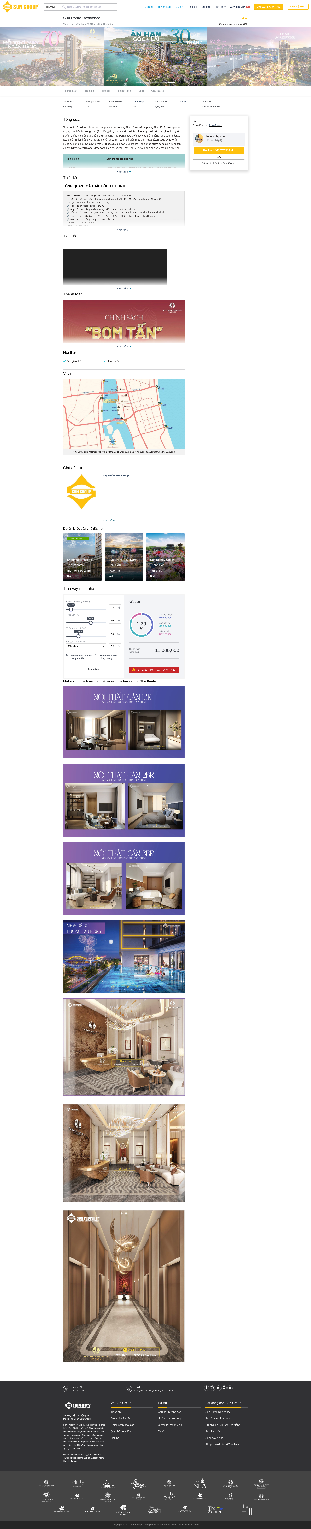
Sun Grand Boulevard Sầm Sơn (81, 562)
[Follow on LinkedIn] (224, 1388)
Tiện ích (219, 7)
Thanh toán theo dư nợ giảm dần (81, 657)
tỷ (119, 607)
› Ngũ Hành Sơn (105, 24)
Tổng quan (71, 91)
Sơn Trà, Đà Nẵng (159, 570)
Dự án (179, 7)
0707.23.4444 (78, 1390)
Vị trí (141, 91)
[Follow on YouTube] (230, 1388)
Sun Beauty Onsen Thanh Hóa (121, 562)
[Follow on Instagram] (212, 1388)
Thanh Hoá (73, 570)
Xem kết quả (94, 669)
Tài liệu (205, 7)
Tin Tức (192, 7)
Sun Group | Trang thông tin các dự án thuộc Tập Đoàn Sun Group (165, 1524)
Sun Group (138, 101)
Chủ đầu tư (157, 91)
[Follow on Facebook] (206, 1388)
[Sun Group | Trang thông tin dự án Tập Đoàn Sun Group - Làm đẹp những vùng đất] (20, 7)
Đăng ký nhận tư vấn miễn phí (219, 163)
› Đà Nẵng (90, 24)
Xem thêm (122, 171)
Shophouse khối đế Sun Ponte (162, 562)
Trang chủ (68, 24)
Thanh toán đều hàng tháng (108, 657)
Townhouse (164, 7)
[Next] (301, 56)
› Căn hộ (79, 24)
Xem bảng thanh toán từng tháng (155, 670)
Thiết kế (89, 91)
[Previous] (10, 56)
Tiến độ (106, 91)
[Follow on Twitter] (218, 1388)
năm (118, 634)
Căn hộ (149, 7)
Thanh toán (124, 91)
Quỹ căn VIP (237, 7)
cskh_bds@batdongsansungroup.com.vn (153, 1390)
